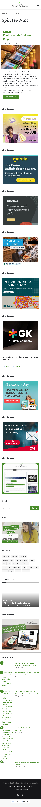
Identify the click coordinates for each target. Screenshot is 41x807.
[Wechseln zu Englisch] (15, 801)
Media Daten (27, 786)
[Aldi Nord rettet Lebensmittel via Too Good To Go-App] (7, 765)
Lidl (9, 564)
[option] (20, 596)
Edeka (32, 560)
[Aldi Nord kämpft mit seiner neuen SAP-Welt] (7, 743)
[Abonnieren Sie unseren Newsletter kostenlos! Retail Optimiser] (20, 532)
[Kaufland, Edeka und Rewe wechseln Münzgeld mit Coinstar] (7, 666)
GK (4, 564)
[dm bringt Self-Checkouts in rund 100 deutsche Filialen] (7, 680)
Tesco (5, 571)
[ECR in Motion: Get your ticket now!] (20, 128)
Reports (6, 32)
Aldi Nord (6, 556)
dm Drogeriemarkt (21, 560)
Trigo (11, 571)
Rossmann (16, 567)
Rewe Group (7, 567)
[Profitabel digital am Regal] (20, 57)
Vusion (18, 571)
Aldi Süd (14, 556)
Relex (26, 564)
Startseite (6, 14)
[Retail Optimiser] (20, 4)
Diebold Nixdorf (8, 560)
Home (11, 786)
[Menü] (38, 5)
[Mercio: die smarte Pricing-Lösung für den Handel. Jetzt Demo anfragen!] (20, 169)
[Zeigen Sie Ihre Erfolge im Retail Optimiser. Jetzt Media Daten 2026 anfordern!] (20, 634)
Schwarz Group (33, 567)
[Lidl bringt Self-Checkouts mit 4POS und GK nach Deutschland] (7, 707)
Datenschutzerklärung (20, 789)
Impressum (18, 786)
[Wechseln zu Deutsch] (25, 801)
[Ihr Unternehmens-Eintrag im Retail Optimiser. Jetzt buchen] (20, 478)
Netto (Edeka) (17, 564)
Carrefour (23, 556)
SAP (24, 567)
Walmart (25, 571)
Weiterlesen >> (11, 97)
